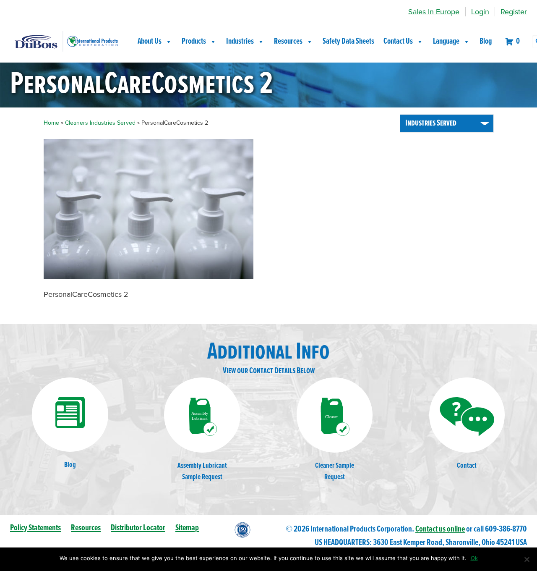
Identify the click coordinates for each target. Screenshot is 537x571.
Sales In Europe (433, 11)
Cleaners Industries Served (100, 122)
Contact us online (440, 529)
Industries (240, 41)
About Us (150, 41)
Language (446, 41)
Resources (288, 41)
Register (514, 11)
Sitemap (187, 528)
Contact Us (398, 41)
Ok (474, 558)
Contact (467, 466)
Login (480, 11)
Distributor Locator (138, 528)
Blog (486, 41)
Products (194, 41)
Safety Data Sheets (348, 41)
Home (51, 122)
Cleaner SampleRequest (334, 471)
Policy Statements (35, 528)
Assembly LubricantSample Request (202, 471)
